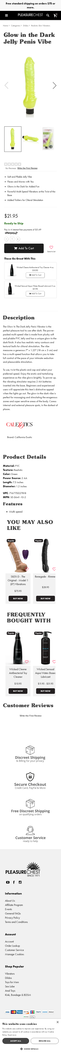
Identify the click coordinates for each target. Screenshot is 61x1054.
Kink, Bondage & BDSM (18, 994)
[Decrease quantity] (6, 239)
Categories (15, 25)
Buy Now (18, 598)
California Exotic (23, 437)
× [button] (57, 1022)
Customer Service (14, 950)
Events (8, 909)
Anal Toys (10, 990)
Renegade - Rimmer (45, 576)
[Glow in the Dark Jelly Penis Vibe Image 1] (30, 85)
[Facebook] (14, 882)
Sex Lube (10, 986)
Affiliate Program (14, 905)
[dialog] (30, 1036)
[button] (11, 15)
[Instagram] (20, 882)
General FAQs (13, 913)
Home (5, 25)
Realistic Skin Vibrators (40, 25)
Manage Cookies (14, 954)
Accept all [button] (15, 1041)
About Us (10, 900)
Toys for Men (12, 982)
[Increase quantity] (18, 239)
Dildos (25, 25)
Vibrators (10, 973)
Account (9, 941)
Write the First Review (27, 168)
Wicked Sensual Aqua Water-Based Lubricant (45, 673)
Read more (12, 1035)
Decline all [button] (45, 1041)
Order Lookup (12, 945)
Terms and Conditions (16, 922)
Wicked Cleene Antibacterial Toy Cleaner (18, 673)
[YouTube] (7, 882)
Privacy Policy (12, 917)
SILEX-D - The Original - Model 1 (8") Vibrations (18, 580)
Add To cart (26, 248)
